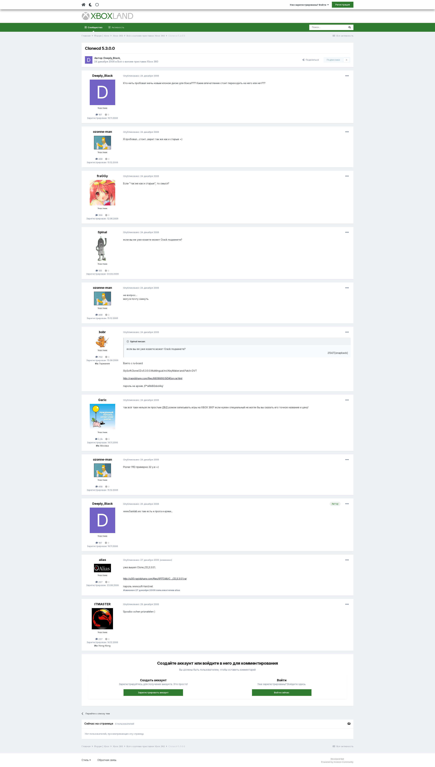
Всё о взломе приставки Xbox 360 (137, 61)
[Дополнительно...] (347, 76)
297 (100, 582)
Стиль (85, 760)
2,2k (100, 439)
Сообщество (94, 27)
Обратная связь (106, 760)
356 (100, 215)
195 (100, 270)
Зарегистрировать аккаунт (153, 692)
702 (100, 356)
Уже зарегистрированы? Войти (308, 4)
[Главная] (83, 5)
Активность (117, 27)
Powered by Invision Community (337, 762)
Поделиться (311, 59)
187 (100, 114)
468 (100, 159)
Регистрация (342, 4)
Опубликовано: (141, 75)
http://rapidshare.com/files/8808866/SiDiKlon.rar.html (152, 378)
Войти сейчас (281, 692)
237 (100, 639)
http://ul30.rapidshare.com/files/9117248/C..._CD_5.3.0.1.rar (155, 578)
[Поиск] (349, 27)
